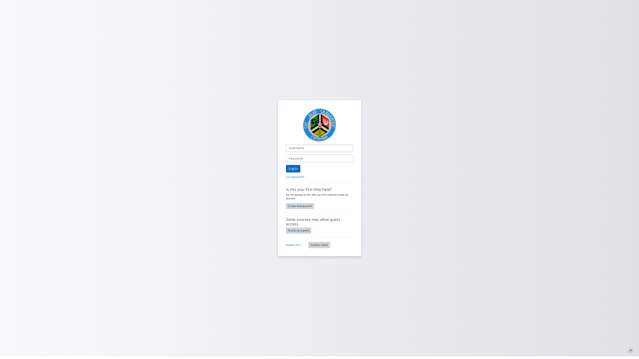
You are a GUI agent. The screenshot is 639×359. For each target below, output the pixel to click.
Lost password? (295, 177)
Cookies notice (319, 244)
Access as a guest (298, 230)
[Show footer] (631, 351)
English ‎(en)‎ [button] (293, 244)
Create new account (300, 206)
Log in (293, 169)
